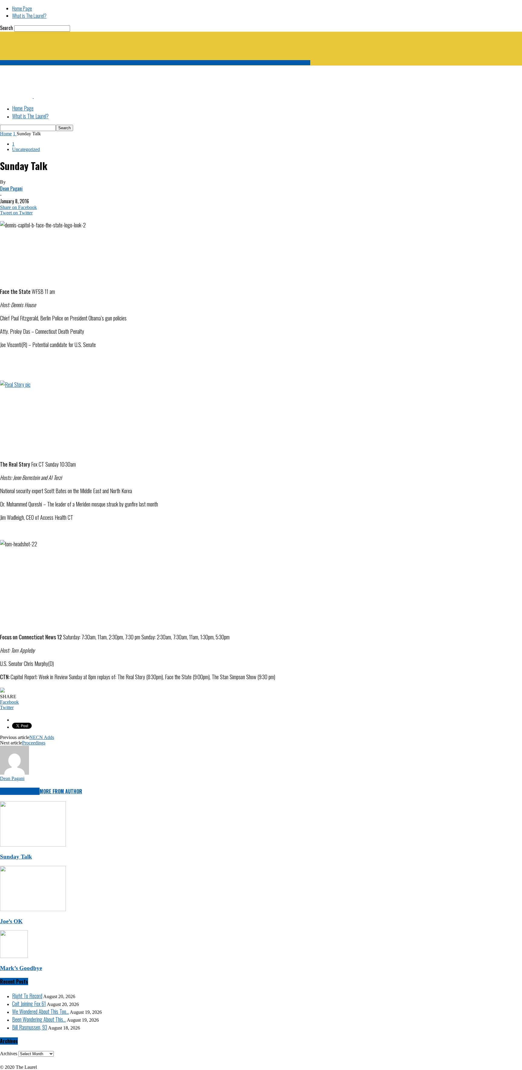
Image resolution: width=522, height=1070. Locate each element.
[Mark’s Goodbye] (14, 956)
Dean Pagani (11, 188)
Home (6, 133)
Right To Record (27, 996)
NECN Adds (41, 737)
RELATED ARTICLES (20, 791)
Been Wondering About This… (39, 1019)
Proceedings (33, 742)
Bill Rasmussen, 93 (29, 1027)
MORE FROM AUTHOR (61, 791)
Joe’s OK (11, 921)
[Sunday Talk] (33, 844)
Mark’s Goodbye (21, 968)
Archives (8, 1053)
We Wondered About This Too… (40, 1011)
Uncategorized (26, 149)
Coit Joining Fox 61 (29, 1003)
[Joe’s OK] (33, 909)
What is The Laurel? (29, 15)
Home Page (22, 8)
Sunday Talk (16, 856)
